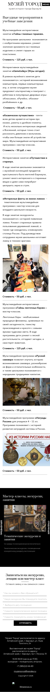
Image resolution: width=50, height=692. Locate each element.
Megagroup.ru (26, 687)
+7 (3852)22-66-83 (25, 666)
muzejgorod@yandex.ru (25, 671)
